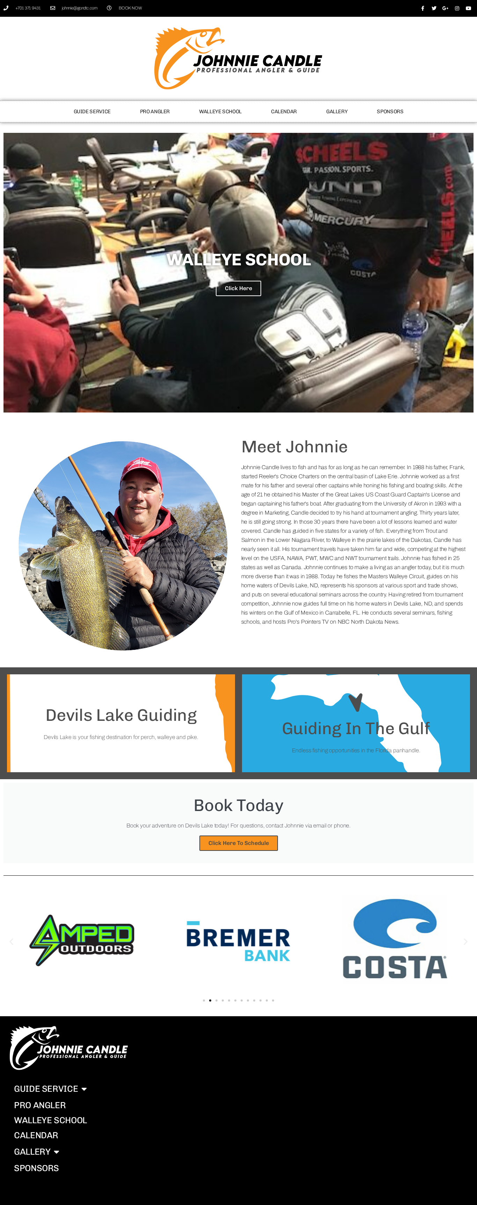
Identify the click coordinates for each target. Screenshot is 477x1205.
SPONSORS (390, 111)
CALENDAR (284, 111)
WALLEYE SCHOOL (220, 111)
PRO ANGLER (155, 111)
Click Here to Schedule (238, 843)
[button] (232, 408)
